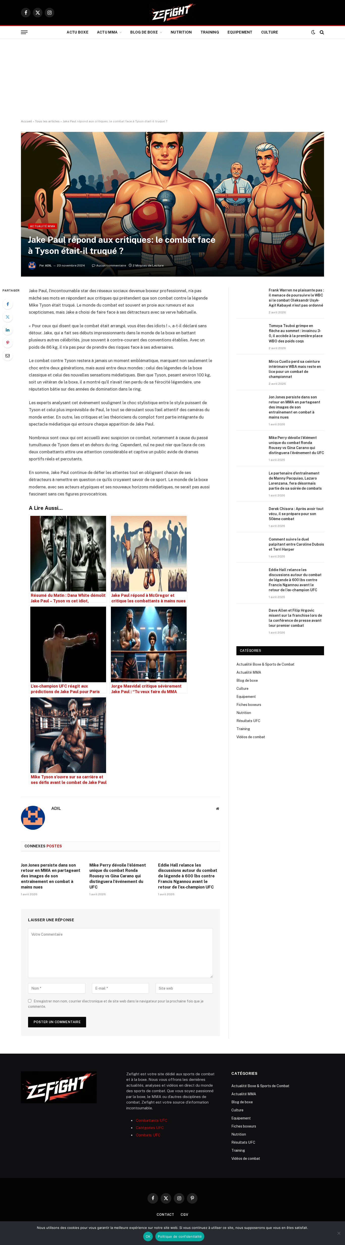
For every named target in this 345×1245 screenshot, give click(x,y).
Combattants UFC (151, 1120)
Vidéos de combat (250, 737)
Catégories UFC (150, 1127)
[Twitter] (8, 317)
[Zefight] (172, 12)
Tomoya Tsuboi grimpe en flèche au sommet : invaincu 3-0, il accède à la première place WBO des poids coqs (296, 333)
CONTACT (165, 1215)
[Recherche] (321, 32)
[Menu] (24, 32)
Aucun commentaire (111, 265)
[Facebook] (8, 304)
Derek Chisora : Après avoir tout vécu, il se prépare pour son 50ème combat (296, 514)
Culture (269, 32)
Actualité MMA (42, 226)
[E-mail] (8, 355)
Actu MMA (107, 32)
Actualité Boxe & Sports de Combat (265, 664)
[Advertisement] (172, 79)
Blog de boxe (144, 32)
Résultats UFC (248, 721)
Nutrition (181, 32)
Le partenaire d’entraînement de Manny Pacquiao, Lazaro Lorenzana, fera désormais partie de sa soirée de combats (295, 480)
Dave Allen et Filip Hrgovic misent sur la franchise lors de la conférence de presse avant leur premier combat (295, 618)
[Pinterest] (8, 343)
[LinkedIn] (8, 330)
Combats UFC (148, 1135)
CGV (184, 1215)
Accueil (26, 121)
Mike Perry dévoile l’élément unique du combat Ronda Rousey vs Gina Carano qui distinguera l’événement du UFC (117, 876)
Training (210, 32)
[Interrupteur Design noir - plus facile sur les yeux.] (313, 32)
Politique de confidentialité (180, 1236)
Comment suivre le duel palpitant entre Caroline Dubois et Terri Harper (296, 544)
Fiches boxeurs (248, 705)
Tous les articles (47, 121)
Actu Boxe (77, 32)
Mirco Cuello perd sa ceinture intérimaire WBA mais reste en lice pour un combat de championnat (295, 369)
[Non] (338, 1233)
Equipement (240, 32)
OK (148, 1236)
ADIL (48, 265)
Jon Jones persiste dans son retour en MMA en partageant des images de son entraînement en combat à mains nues (50, 876)
